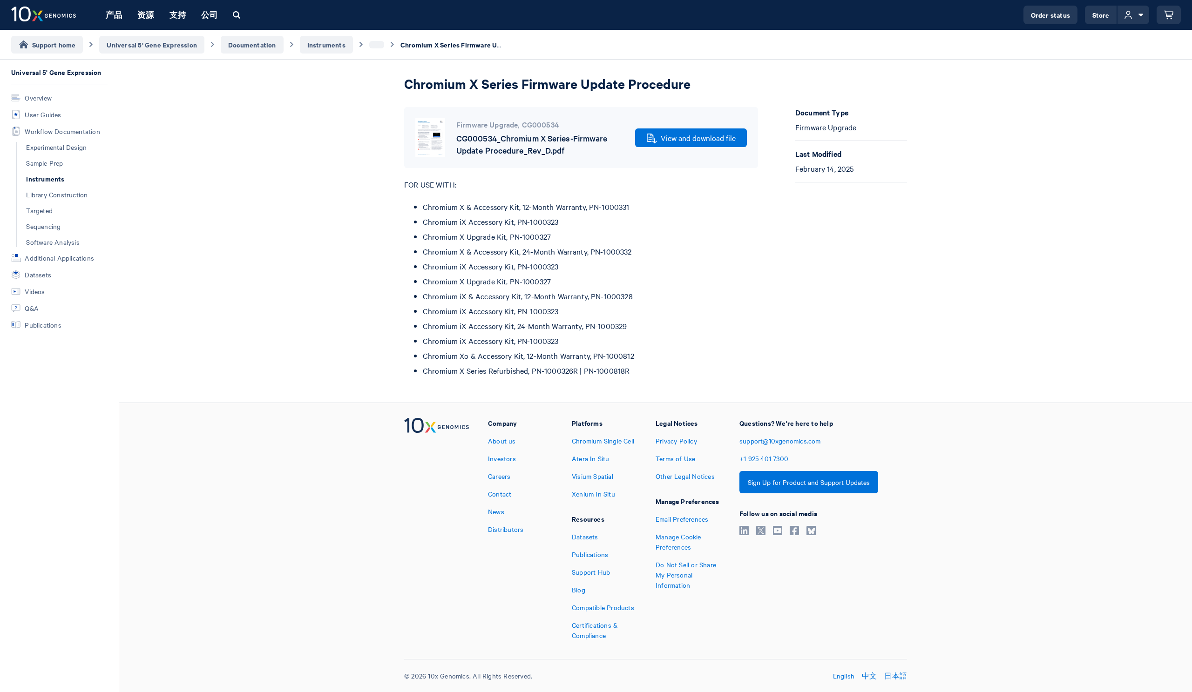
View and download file (698, 138)
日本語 (895, 675)
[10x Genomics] (436, 529)
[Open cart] (1169, 15)
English (843, 675)
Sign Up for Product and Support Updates (809, 482)
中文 (869, 675)
